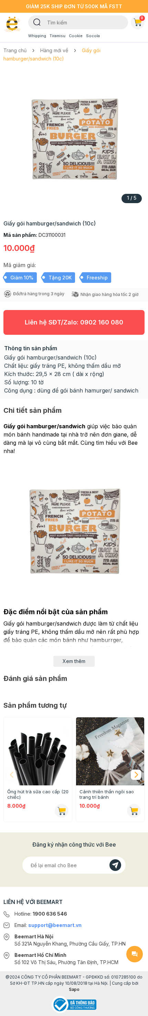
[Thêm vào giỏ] (61, 811)
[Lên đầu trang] (134, 1008)
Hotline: (40, 914)
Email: (48, 925)
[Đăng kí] (115, 865)
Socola (93, 35)
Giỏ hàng (142, 18)
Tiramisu (57, 35)
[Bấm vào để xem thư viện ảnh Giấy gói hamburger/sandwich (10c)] (74, 139)
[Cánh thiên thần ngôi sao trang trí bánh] (110, 751)
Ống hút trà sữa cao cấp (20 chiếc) (37, 794)
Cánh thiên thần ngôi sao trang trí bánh (107, 794)
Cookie (76, 35)
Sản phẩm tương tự (35, 705)
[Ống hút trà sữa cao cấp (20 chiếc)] (38, 751)
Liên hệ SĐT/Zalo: (74, 322)
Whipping (37, 35)
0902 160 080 (101, 322)
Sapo (74, 989)
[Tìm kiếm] (37, 22)
